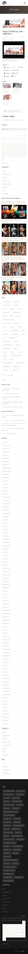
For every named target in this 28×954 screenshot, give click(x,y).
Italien (23, 334)
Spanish (11, 359)
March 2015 (5, 675)
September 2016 (7, 620)
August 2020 (6, 477)
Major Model (6, 423)
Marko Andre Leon (11, 433)
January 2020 (6, 500)
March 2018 (5, 565)
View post (8, 12)
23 (3, 155)
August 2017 (6, 587)
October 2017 (6, 581)
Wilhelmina (16, 366)
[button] (10, 53)
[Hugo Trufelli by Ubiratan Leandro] (17, 85)
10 (7, 148)
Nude (4, 190)
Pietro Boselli (6, 348)
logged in (11, 120)
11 (10, 148)
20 (17, 151)
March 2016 (5, 636)
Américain (16, 305)
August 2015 (6, 659)
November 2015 (6, 649)
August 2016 (6, 623)
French (19, 326)
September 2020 (7, 474)
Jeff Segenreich (12, 337)
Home (3, 12)
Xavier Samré (15, 370)
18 (10, 151)
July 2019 (5, 519)
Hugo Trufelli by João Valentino (13, 32)
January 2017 (6, 607)
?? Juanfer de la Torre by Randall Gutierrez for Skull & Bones (12, 259)
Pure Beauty (5, 193)
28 (21, 155)
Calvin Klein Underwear (8, 319)
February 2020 (6, 497)
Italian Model (15, 334)
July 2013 (5, 723)
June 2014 (5, 704)
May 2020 (5, 487)
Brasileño (12, 309)
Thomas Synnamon (7, 362)
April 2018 (5, 561)
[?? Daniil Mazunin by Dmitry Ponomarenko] (14, 287)
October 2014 (6, 691)
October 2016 (6, 617)
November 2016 (6, 613)
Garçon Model (14, 330)
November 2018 (6, 539)
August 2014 (6, 697)
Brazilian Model (17, 312)
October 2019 (6, 510)
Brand (4, 171)
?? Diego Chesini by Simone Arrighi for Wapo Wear (12, 239)
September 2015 (7, 655)
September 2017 (6, 584)
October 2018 (6, 542)
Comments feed (6, 770)
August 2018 (6, 549)
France (4, 326)
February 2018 (6, 568)
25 (10, 155)
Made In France (6, 341)
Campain (5, 177)
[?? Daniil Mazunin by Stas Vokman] (14, 230)
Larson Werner (6, 420)
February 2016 (6, 639)
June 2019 (5, 523)
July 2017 (5, 591)
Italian (23, 330)
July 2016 (5, 626)
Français (12, 326)
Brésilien (19, 316)
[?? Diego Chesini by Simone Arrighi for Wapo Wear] (14, 248)
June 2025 (5, 442)
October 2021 (6, 448)
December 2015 (6, 646)
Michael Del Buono (7, 344)
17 (6, 151)
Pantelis (18, 344)
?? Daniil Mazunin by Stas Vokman (11, 221)
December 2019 (6, 503)
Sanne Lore (5, 428)
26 (14, 155)
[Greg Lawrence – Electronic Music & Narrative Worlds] (14, 211)
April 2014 (5, 710)
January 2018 (6, 571)
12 (14, 148)
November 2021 (6, 445)
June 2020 (5, 484)
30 (3, 158)
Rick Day (5, 352)
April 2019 (5, 529)
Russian (5, 355)
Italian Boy (5, 334)
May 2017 (5, 597)
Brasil (4, 309)
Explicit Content (6, 180)
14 (21, 148)
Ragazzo (15, 348)
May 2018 (5, 558)
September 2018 (7, 545)
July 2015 (5, 662)
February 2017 (6, 604)
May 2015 (5, 668)
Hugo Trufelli (9, 111)
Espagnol (17, 323)
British (4, 316)
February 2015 (6, 678)
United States (6, 366)
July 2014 (5, 701)
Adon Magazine (7, 301)
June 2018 (5, 555)
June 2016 (5, 629)
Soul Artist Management (16, 355)
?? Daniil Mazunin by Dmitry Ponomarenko (12, 278)
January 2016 (6, 642)
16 (3, 151)
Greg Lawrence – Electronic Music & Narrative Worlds (12, 203)
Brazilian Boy (6, 312)
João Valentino (16, 111)
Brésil (11, 316)
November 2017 (6, 578)
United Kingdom (20, 362)
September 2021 (7, 451)
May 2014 (5, 707)
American (17, 301)
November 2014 (6, 688)
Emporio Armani (7, 323)
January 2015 (6, 681)
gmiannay (6, 37)
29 (24, 155)
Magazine (5, 187)
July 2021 (5, 455)
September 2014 (7, 694)
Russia (19, 352)
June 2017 (5, 594)
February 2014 (6, 717)
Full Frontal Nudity (7, 184)
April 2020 (5, 490)
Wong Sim (5, 370)
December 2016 (6, 610)
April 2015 (5, 672)
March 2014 (5, 714)
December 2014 (6, 684)
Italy (4, 337)
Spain (4, 359)
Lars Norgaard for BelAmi (18, 420)
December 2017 (6, 574)
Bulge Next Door (7, 174)
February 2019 (6, 536)
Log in (4, 763)
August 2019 (6, 516)
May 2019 (5, 526)
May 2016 (5, 633)
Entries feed (5, 766)
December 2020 (7, 468)
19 (14, 151)
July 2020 (5, 481)
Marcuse (16, 341)
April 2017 (5, 600)
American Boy (6, 305)
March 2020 (6, 494)
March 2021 (5, 458)
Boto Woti (5, 415)
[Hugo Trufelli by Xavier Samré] (7, 85)
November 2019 (6, 506)
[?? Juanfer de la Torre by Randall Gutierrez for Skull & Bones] (14, 269)
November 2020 (7, 471)
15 (24, 148)
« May (2, 163)
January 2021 (6, 464)
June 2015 (5, 665)
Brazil (19, 309)
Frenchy (5, 330)
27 (17, 155)
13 (17, 148)
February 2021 (6, 461)
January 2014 (6, 720)
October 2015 (6, 652)
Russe (12, 352)
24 (7, 155)
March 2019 (5, 532)
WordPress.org (6, 773)
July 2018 (5, 552)
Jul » (6, 163)
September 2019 (7, 513)
